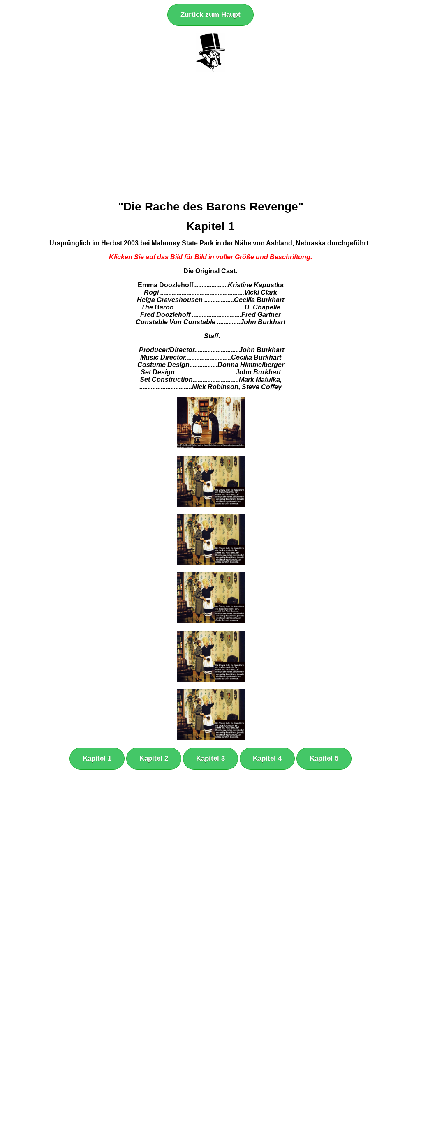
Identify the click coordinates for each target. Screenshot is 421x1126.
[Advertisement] (210, 136)
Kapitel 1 (97, 758)
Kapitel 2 (153, 758)
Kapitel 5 (324, 758)
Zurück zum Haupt (210, 14)
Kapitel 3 (210, 758)
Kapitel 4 (267, 758)
